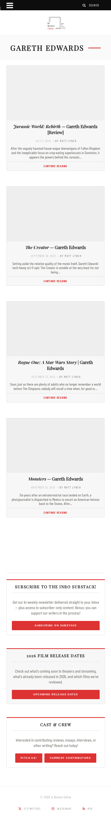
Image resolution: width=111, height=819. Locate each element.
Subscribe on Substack (56, 625)
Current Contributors (70, 757)
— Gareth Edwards (55, 247)
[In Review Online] (55, 23)
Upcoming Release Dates (55, 694)
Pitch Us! (29, 757)
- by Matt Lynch (65, 141)
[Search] (84, 5)
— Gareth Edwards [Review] (55, 129)
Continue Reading (55, 166)
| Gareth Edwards (55, 365)
